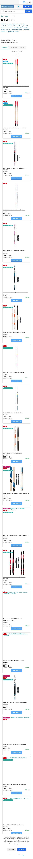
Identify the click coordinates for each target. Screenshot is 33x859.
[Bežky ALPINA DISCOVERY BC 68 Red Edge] (16, 770)
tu (23, 855)
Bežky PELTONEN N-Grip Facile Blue (12, 413)
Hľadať (28, 11)
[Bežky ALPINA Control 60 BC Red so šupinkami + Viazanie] (16, 72)
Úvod (2, 16)
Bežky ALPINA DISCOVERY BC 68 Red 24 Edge (15, 128)
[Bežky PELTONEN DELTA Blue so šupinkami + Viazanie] (16, 688)
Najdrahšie (22, 48)
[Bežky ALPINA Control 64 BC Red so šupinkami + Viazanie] (16, 521)
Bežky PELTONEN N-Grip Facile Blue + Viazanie (15, 292)
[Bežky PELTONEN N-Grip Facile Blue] (16, 398)
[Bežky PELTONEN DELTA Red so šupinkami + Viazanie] (16, 154)
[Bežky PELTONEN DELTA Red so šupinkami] (16, 195)
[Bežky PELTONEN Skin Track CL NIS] (16, 439)
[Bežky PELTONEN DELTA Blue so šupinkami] (16, 730)
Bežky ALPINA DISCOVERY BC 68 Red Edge (14, 784)
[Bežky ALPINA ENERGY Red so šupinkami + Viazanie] (16, 563)
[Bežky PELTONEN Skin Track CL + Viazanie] (16, 318)
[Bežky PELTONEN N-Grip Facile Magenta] (16, 358)
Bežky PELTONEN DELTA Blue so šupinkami (14, 744)
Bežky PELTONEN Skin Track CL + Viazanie (14, 332)
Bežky (6, 16)
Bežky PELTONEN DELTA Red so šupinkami (14, 210)
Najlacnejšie (14, 48)
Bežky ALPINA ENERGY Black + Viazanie (13, 825)
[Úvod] (7, 6)
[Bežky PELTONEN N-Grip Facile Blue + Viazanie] (16, 278)
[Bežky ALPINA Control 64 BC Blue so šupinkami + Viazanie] (16, 479)
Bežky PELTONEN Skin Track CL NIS (12, 453)
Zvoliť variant (16, 96)
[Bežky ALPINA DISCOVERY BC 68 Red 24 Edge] (16, 113)
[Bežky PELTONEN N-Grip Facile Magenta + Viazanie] (16, 236)
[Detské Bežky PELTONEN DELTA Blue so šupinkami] (16, 646)
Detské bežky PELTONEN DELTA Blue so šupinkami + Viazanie (13, 619)
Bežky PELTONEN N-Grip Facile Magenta (13, 372)
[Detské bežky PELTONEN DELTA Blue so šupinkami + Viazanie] (16, 604)
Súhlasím (21, 849)
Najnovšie (4, 48)
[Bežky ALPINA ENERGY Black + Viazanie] (16, 810)
